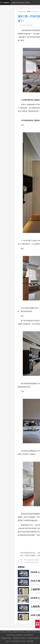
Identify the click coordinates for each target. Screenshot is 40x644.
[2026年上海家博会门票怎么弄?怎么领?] (23, 573)
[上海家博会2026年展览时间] (23, 590)
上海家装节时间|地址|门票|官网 (20, 2)
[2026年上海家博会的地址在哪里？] (23, 599)
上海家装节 (6, 2)
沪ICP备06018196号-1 (18, 641)
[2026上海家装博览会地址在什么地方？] (23, 582)
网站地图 (30, 641)
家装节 (29, 11)
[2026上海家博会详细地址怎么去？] (23, 616)
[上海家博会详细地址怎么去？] (23, 608)
